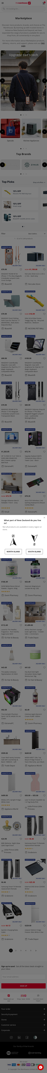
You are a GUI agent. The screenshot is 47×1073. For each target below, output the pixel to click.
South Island (34, 551)
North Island (13, 551)
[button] (41, 1067)
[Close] (44, 517)
